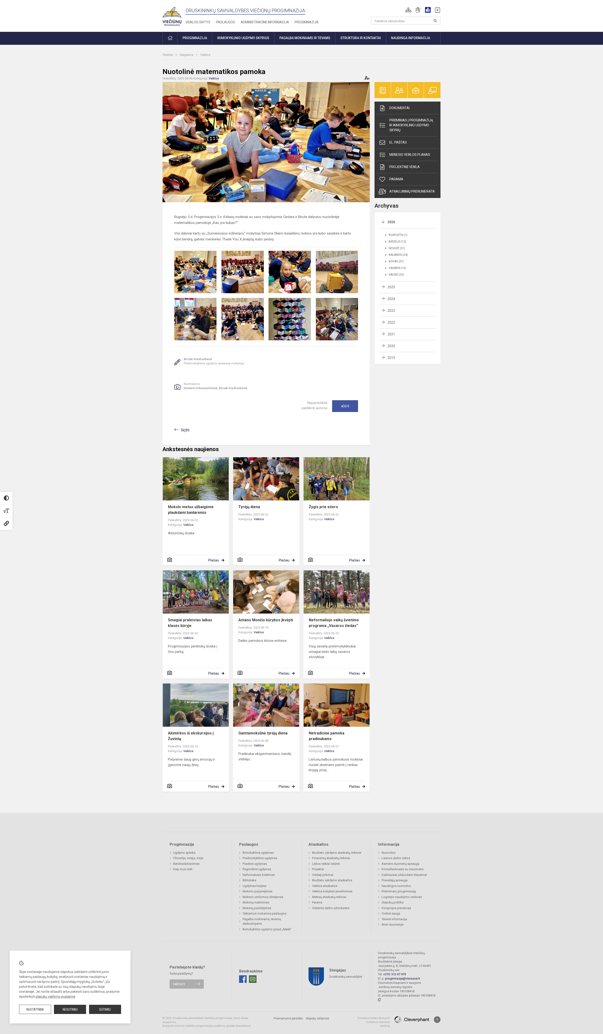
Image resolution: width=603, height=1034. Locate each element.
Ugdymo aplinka (184, 852)
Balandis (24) (398, 254)
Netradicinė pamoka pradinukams (326, 736)
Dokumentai (399, 108)
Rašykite (179, 984)
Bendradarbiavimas (186, 863)
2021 (391, 334)
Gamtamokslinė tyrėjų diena (263, 733)
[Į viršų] (437, 1019)
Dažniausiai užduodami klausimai (404, 875)
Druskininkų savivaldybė (345, 976)
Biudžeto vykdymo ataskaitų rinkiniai (336, 852)
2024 (391, 299)
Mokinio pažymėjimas (257, 891)
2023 (391, 311)
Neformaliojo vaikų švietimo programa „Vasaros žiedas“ (334, 623)
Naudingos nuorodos (396, 886)
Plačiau (213, 560)
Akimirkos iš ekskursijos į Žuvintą (191, 736)
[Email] (253, 979)
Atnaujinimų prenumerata (412, 191)
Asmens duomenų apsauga (400, 863)
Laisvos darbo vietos (396, 858)
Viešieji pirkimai (322, 875)
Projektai (318, 869)
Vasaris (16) (397, 268)
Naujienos (187, 55)
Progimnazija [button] (195, 38)
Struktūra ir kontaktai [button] (360, 38)
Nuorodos (388, 852)
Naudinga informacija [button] (410, 38)
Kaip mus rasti (182, 869)
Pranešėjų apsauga (394, 880)
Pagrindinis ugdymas (257, 869)
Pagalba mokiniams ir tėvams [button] (304, 38)
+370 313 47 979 (394, 974)
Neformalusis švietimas (259, 875)
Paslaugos (225, 22)
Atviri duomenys (392, 924)
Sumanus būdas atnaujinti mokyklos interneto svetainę (374, 1022)
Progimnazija (306, 22)
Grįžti (185, 430)
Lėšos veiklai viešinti (326, 863)
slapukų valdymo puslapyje (55, 996)
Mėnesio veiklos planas (409, 155)
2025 (391, 287)
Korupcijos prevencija (396, 908)
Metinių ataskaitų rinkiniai (329, 897)
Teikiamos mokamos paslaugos (264, 913)
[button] (408, 10)
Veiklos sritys (198, 22)
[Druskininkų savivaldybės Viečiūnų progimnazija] (172, 15)
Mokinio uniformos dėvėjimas (263, 897)
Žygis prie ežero (323, 507)
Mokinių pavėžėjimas (257, 908)
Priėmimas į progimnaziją (399, 891)
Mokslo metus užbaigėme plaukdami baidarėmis (191, 510)
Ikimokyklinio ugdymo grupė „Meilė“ (267, 929)
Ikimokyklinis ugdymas (258, 852)
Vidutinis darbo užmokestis (330, 908)
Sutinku (105, 1009)
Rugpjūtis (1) (398, 235)
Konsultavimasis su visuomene (403, 869)
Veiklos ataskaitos (324, 886)
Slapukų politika (392, 902)
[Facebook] (243, 979)
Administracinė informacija (265, 22)
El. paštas (398, 142)
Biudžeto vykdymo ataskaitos (332, 880)
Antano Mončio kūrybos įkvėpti (265, 620)
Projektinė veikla (404, 167)
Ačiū (345, 406)
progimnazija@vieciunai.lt (402, 978)
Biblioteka (249, 880)
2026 (391, 222)
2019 (391, 358)
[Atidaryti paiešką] (435, 20)
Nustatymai (35, 1009)
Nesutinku (70, 1009)
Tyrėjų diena (249, 507)
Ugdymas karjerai (254, 886)
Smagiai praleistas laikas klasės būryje (190, 623)
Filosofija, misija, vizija (188, 858)
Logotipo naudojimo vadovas (402, 897)
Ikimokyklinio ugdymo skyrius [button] (243, 38)
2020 (391, 346)
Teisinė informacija (394, 919)
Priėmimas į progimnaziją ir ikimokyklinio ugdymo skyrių (411, 125)
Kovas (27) (396, 261)
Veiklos (205, 55)
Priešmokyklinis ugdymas (260, 858)
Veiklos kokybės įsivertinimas (332, 891)
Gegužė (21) (397, 248)
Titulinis (168, 55)
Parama (396, 179)
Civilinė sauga (391, 913)
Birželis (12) (397, 241)
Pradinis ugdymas (255, 863)
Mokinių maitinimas (256, 902)
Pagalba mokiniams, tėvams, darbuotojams (262, 921)
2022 (391, 322)
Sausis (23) (396, 274)
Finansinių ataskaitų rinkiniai (331, 858)
